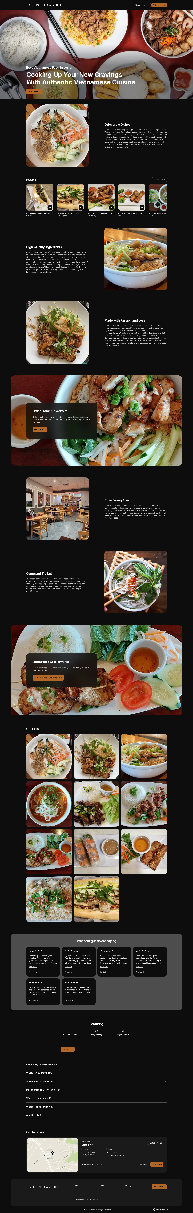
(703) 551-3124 (112, 1153)
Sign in (146, 5)
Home (77, 1185)
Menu (137, 5)
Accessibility (94, 1199)
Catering (127, 1185)
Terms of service (81, 1199)
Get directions (156, 1143)
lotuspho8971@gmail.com (115, 1155)
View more (33, 966)
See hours (143, 1164)
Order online (157, 1164)
